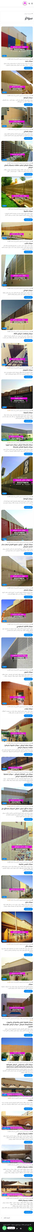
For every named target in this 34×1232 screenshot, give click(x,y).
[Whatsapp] (4, 1228)
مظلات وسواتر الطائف (25, 1167)
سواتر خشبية (28, 211)
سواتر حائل (29, 946)
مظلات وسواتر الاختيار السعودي (25, 59)
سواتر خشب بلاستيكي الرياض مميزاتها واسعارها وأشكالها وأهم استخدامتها (19, 1065)
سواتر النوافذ (28, 498)
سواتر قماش (28, 131)
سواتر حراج (29, 902)
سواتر (31, 984)
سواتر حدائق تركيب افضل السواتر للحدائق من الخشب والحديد (17, 809)
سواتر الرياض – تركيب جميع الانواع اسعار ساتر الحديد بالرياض (17, 545)
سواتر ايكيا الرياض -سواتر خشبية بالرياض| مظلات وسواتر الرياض (18, 746)
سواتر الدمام (28, 590)
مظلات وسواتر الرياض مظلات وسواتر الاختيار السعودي (21, 1018)
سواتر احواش (28, 290)
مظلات (30, 1100)
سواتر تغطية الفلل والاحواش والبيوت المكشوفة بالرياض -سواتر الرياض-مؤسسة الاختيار (18, 1024)
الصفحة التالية (7, 1217)
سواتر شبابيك (28, 412)
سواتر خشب (29, 243)
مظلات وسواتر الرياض (25, 1133)
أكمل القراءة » (28, 68)
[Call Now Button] (30, 1229)
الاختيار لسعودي (6, 1224)
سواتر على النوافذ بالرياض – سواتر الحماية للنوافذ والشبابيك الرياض (18, 775)
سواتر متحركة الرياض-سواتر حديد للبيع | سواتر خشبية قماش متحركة (19, 445)
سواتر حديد (29, 61)
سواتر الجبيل (28, 672)
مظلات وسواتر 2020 (25, 1200)
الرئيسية (30, 13)
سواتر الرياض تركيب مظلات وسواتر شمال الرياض (18, 166)
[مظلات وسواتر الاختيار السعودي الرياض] (25, 3)
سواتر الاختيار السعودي (25, 626)
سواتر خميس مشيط (26, 864)
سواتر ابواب (28, 708)
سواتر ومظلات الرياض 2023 (23, 333)
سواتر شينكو (28, 97)
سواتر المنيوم (28, 370)
